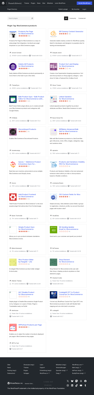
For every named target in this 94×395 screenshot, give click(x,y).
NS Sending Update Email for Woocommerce (68, 228)
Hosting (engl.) (11, 370)
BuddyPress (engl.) (79, 373)
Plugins (26, 370)
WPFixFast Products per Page (30, 325)
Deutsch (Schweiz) (30, 383)
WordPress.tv (45, 373)
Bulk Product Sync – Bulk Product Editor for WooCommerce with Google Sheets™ (31, 98)
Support (42, 367)
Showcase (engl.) (29, 364)
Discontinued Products (27, 129)
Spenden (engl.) (62, 370)
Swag (58, 373)
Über (8, 364)
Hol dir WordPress (84, 3)
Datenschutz (11, 373)
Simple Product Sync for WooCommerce (26, 228)
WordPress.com (77, 364)
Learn (41, 364)
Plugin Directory (12, 9)
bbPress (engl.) (77, 370)
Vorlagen (26, 373)
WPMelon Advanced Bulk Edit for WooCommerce (68, 130)
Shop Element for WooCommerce (66, 261)
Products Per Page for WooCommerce (26, 33)
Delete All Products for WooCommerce (26, 65)
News (9, 367)
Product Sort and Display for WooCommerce (68, 65)
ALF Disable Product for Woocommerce (26, 293)
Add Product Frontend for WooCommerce (27, 195)
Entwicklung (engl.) (45, 370)
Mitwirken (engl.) (61, 364)
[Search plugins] (32, 18)
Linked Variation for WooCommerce (66, 98)
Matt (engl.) (76, 367)
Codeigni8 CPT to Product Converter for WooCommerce (71, 293)
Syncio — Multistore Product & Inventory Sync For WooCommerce (29, 163)
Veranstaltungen (61, 367)
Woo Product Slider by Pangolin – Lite (26, 261)
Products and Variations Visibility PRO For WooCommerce (72, 163)
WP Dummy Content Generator (71, 31)
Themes (26, 367)
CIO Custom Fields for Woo (69, 194)
